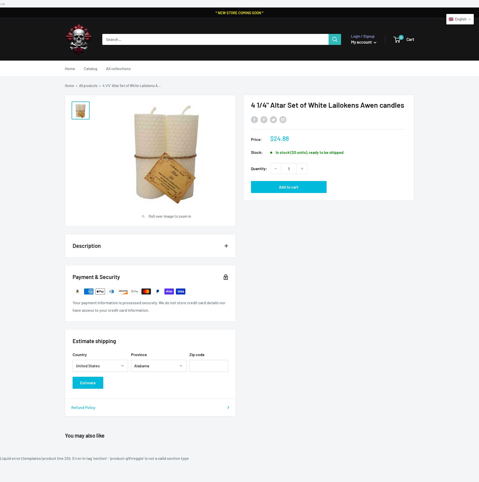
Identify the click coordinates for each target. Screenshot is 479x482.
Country (80, 354)
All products (88, 86)
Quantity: (259, 168)
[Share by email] (282, 119)
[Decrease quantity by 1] (275, 168)
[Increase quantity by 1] (302, 168)
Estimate (88, 382)
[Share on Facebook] (254, 119)
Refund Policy (83, 407)
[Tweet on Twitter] (273, 119)
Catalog (90, 68)
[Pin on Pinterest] (263, 119)
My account (361, 41)
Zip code (197, 354)
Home (70, 68)
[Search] (335, 39)
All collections (118, 68)
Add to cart (288, 187)
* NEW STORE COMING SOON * (239, 12)
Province (139, 354)
